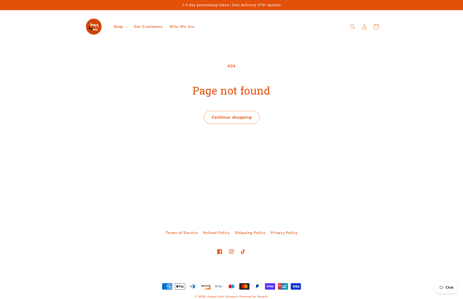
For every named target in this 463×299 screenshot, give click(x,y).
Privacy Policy (284, 232)
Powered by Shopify (253, 296)
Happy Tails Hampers (222, 296)
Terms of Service (182, 232)
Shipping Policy (250, 232)
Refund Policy (216, 232)
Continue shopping (232, 117)
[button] (120, 26)
